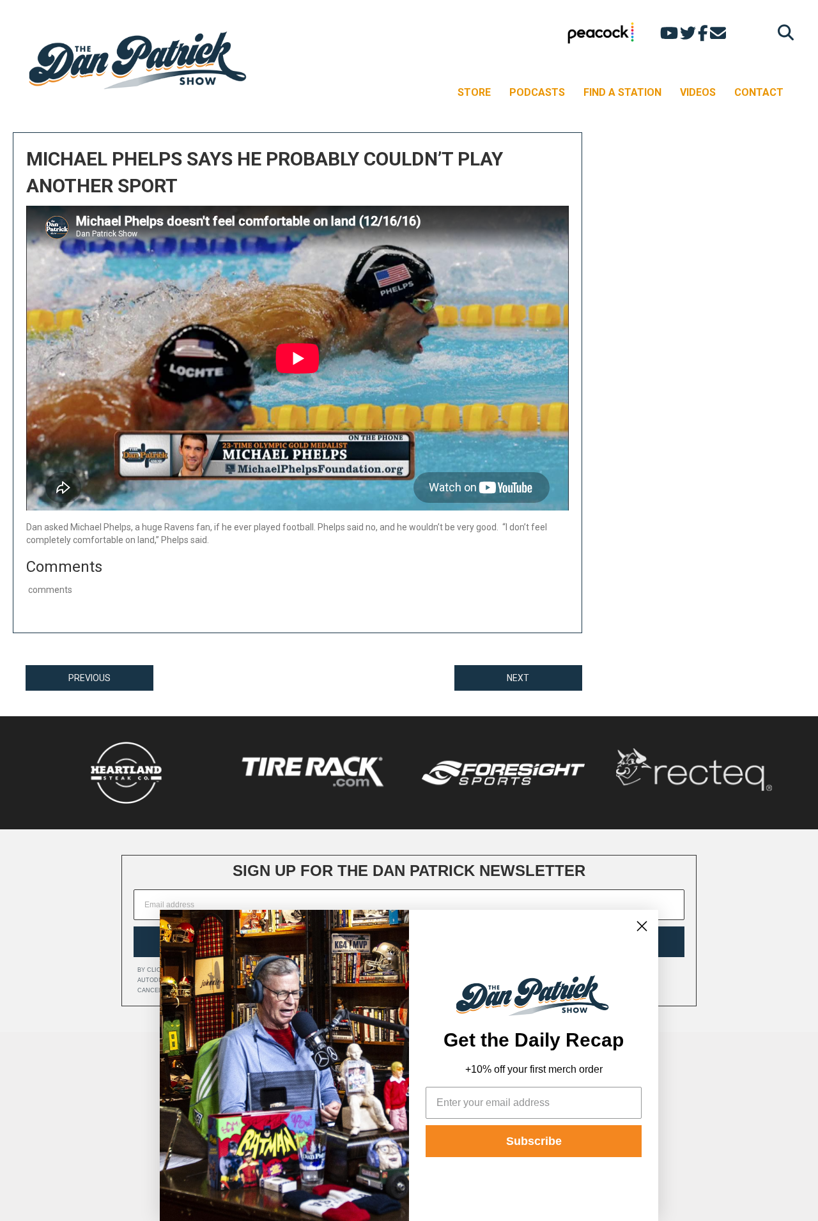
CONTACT (758, 92)
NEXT (518, 678)
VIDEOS (698, 92)
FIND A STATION (622, 92)
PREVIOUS (89, 678)
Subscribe (534, 1141)
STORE (474, 92)
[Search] (782, 32)
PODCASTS (537, 92)
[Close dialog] (642, 926)
